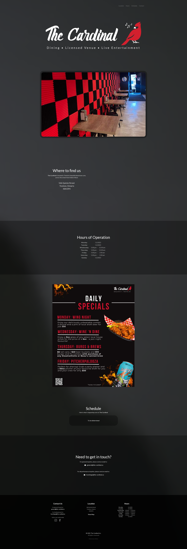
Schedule (134, 6)
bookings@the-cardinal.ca (95, 475)
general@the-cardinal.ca (95, 465)
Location (121, 6)
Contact (141, 6)
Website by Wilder (93, 539)
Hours (128, 6)
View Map (91, 514)
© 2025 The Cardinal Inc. (93, 533)
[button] (143, 104)
